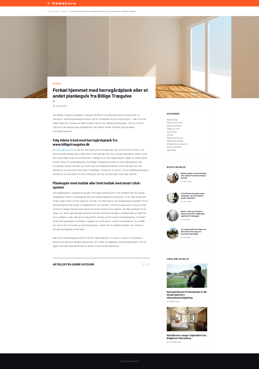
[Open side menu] (48, 3)
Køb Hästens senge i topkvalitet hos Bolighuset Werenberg (186, 337)
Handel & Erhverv (174, 125)
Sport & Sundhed (174, 147)
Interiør (64, 11)
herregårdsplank (64, 149)
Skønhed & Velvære (175, 141)
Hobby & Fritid (173, 128)
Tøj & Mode (171, 150)
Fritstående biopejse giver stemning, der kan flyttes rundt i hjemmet (193, 195)
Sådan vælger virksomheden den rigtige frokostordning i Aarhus (193, 175)
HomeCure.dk (52, 11)
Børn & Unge (172, 119)
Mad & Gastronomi (175, 138)
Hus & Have (172, 132)
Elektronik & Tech (174, 122)
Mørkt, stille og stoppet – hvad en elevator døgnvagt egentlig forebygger (193, 213)
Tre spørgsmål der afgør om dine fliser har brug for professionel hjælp (193, 231)
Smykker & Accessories (177, 144)
